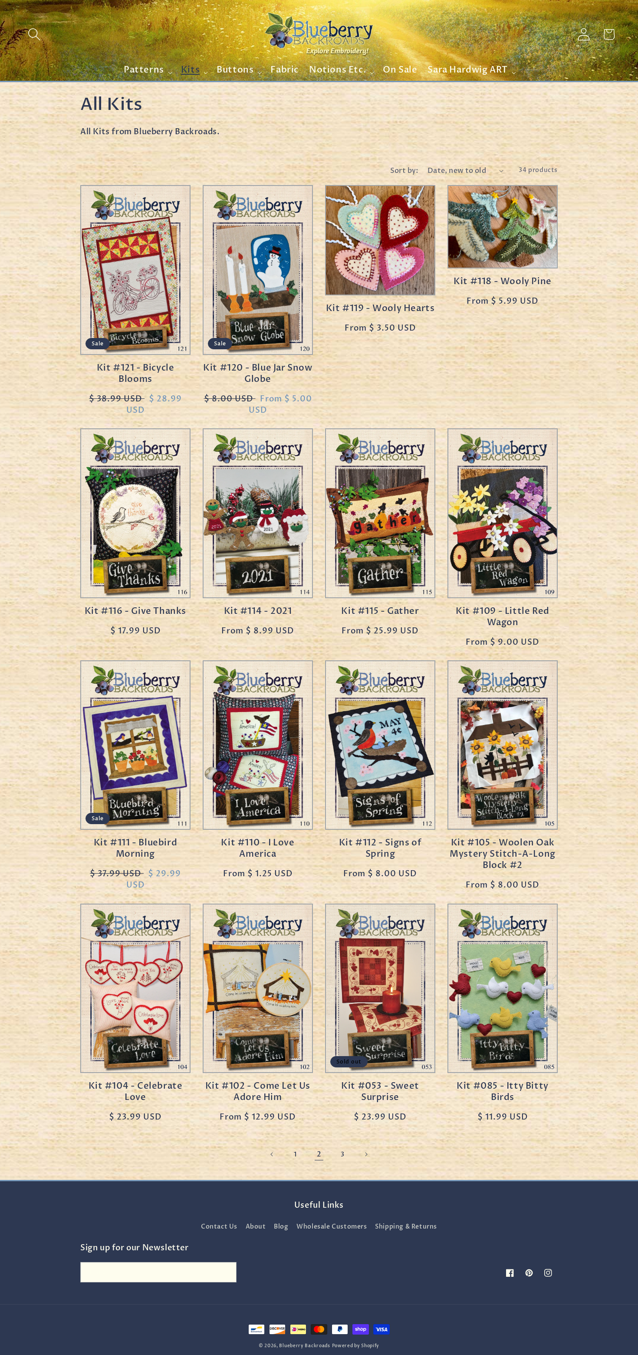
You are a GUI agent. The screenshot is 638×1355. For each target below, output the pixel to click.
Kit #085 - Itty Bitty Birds (503, 1091)
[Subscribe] (226, 1272)
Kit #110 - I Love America (257, 848)
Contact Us (219, 1226)
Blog (281, 1226)
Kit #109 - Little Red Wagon (502, 617)
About (256, 1226)
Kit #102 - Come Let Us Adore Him (257, 1091)
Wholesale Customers (331, 1226)
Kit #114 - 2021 (258, 611)
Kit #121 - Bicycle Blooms (135, 373)
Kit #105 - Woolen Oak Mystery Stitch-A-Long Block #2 (503, 854)
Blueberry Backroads (304, 1346)
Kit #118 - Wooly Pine (503, 281)
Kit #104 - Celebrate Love (136, 1091)
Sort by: (404, 171)
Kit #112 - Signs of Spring (380, 848)
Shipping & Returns (406, 1226)
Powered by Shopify (356, 1346)
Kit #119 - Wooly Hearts (380, 308)
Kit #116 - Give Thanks (135, 611)
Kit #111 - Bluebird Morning (135, 848)
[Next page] (365, 1154)
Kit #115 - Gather (380, 611)
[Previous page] (272, 1154)
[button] (34, 34)
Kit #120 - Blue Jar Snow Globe (257, 373)
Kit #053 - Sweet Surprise (380, 1091)
